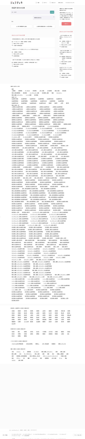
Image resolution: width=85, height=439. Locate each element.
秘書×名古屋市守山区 (51, 244)
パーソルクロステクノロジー (53, 434)
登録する (66, 23)
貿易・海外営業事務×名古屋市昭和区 (37, 193)
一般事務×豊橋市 (15, 115)
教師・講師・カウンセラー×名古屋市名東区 (21, 274)
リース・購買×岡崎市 (60, 287)
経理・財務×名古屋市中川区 (18, 173)
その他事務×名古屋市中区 (32, 160)
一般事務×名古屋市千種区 (17, 106)
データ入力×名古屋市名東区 (18, 134)
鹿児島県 (44, 319)
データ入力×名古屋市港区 (17, 132)
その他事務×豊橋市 (16, 167)
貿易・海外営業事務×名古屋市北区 (19, 190)
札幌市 (56, 319)
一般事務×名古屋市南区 (58, 111)
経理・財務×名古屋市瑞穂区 (47, 171)
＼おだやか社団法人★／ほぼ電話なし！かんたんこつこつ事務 (66, 41)
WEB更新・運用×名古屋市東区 (35, 227)
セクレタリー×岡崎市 (60, 257)
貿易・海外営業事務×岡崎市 (18, 201)
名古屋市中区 (59, 98)
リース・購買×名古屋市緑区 (64, 285)
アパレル (18, 351)
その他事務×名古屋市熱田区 (18, 162)
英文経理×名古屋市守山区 (43, 184)
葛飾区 (25, 336)
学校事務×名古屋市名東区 (17, 145)
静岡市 (44, 321)
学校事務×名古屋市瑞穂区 (31, 141)
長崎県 (19, 319)
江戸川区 (50, 331)
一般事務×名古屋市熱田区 (17, 111)
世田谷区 (50, 333)
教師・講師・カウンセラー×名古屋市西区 (62, 261)
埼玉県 (13, 313)
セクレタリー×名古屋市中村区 (18, 251)
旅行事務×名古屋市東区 (55, 289)
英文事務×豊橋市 (57, 210)
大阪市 (56, 321)
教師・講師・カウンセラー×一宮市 (37, 276)
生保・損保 (20, 360)
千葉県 (68, 310)
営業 (43, 353)
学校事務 (34, 90)
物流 (41, 358)
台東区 (31, 333)
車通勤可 (53, 343)
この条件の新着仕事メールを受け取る (44, 26)
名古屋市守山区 (15, 103)
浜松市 (50, 321)
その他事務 (49, 90)
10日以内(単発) (29, 343)
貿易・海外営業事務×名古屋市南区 (19, 197)
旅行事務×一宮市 (64, 298)
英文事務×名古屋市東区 (17, 203)
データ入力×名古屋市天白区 (33, 134)
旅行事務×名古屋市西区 (30, 291)
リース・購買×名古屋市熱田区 (34, 283)
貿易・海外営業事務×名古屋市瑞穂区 (56, 193)
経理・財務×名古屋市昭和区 (32, 171)
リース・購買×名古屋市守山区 (48, 285)
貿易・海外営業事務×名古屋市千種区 (30, 188)
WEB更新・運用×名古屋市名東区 (52, 236)
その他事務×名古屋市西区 (60, 158)
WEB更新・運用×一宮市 (61, 238)
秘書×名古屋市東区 (41, 240)
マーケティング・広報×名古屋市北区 (19, 214)
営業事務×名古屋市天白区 (44, 124)
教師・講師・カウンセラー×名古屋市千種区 (45, 259)
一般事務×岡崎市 (26, 115)
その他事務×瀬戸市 (50, 167)
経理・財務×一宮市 (27, 177)
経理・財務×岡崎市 (16, 177)
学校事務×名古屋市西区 (30, 139)
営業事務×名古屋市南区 (44, 122)
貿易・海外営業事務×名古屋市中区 (19, 193)
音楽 (13, 358)
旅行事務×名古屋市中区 (57, 291)
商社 (66, 358)
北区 (68, 333)
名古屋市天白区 (42, 103)
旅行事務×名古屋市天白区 (31, 298)
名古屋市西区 (41, 98)
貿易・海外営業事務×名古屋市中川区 (38, 195)
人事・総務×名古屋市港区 (62, 152)
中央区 (13, 331)
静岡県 (19, 315)
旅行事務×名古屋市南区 (30, 296)
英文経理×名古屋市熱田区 (45, 182)
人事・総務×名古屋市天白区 (18, 156)
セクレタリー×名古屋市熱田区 (34, 253)
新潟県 (56, 313)
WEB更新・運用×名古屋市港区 (35, 233)
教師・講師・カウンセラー (17, 95)
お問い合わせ (60, 2)
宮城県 (37, 310)
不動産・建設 (63, 356)
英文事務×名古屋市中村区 (56, 203)
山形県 (44, 310)
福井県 (68, 313)
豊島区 (44, 333)
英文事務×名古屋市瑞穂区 (44, 205)
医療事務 (29, 351)
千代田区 (44, 331)
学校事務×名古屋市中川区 (59, 141)
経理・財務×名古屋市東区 (17, 169)
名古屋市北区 (32, 98)
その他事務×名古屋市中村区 (18, 160)
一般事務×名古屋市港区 (45, 111)
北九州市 (13, 323)
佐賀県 (13, 319)
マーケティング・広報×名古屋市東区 (60, 212)
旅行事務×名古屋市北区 (17, 291)
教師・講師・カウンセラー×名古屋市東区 (20, 261)
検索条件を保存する (37, 17)
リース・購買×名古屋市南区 (33, 285)
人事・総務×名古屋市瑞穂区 (18, 152)
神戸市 (62, 321)
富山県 (62, 313)
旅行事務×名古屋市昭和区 (17, 294)
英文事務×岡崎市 (67, 210)
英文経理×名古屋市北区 (17, 180)
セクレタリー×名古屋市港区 (18, 255)
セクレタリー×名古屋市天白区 (34, 257)
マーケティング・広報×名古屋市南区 (19, 221)
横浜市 (68, 319)
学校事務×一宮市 (64, 145)
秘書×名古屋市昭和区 (40, 242)
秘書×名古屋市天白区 (28, 246)
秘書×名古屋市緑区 (63, 244)
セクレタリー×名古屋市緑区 (64, 255)
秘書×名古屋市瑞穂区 (52, 242)
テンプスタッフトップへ (70, 2)
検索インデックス (62, 343)
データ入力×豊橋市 (46, 134)
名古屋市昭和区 (15, 101)
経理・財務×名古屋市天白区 (47, 175)
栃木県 (25, 313)
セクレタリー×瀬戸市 (28, 259)
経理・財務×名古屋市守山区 (61, 173)
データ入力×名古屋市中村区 (46, 128)
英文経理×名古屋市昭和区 (17, 182)
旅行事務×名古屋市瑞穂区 (31, 294)
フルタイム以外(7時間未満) (17, 343)
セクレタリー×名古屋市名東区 (18, 257)
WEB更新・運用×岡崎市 (47, 238)
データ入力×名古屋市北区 (17, 128)
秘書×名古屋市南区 (39, 244)
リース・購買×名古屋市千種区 (18, 279)
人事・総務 (41, 90)
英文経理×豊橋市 (43, 186)
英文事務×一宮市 (15, 212)
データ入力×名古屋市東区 (53, 126)
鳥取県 (56, 317)
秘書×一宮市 (56, 246)
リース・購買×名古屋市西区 (64, 279)
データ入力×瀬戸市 (27, 137)
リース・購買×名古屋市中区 (34, 281)
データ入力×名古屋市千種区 (39, 126)
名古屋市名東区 (33, 103)
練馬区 (37, 333)
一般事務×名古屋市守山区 (17, 113)
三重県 (31, 315)
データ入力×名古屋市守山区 (46, 132)
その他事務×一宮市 (38, 167)
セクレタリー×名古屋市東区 (34, 248)
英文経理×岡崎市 (54, 186)
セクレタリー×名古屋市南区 (33, 255)
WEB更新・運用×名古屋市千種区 (19, 227)
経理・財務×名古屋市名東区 (32, 175)
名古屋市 (38, 321)
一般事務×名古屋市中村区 (17, 109)
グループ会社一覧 (78, 435)
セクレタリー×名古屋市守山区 (48, 255)
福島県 (50, 310)
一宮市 (61, 103)
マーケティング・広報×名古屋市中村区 (57, 214)
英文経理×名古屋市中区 (57, 180)
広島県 (44, 317)
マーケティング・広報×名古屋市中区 (19, 216)
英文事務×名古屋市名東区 (30, 210)
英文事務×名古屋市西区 (43, 203)
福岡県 (68, 317)
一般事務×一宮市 (36, 115)
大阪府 (37, 315)
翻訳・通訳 (62, 351)
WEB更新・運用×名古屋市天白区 (19, 238)
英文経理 (64, 90)
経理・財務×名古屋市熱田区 (62, 171)
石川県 (50, 313)
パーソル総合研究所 (25, 435)
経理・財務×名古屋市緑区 (17, 175)
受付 (53, 353)
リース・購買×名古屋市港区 (18, 285)
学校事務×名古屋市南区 (30, 143)
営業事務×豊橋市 (57, 124)
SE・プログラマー (28, 353)
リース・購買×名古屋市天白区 (34, 287)
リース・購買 (28, 95)
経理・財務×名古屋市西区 (45, 169)
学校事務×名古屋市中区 (57, 139)
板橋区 (19, 336)
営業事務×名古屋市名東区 (30, 124)
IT (23, 351)
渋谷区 (68, 331)
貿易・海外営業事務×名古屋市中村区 (55, 190)
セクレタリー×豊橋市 (48, 257)
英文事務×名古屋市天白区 (44, 210)
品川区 (37, 331)
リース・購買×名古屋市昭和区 (49, 281)
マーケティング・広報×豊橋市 (57, 223)
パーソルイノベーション (16, 435)
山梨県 (37, 313)
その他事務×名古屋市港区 (47, 162)
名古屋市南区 (61, 101)
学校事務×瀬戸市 (15, 147)
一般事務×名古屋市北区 (44, 106)
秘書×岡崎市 (47, 246)
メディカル (34, 358)
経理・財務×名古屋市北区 (31, 169)
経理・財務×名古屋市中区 (17, 171)
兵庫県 (44, 315)
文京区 (31, 331)
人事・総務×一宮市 (53, 156)
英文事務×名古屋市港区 (31, 208)
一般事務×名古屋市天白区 (58, 113)
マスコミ (13, 360)
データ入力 (27, 90)
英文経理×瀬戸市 (15, 188)
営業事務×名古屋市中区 (17, 119)
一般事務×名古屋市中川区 (31, 111)
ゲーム (60, 358)
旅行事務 (36, 95)
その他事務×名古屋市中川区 (33, 162)
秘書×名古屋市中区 (28, 242)
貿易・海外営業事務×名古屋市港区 (56, 195)
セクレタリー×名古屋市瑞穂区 (18, 253)
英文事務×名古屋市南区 (44, 208)
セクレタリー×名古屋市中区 (34, 251)
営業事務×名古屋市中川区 (17, 122)
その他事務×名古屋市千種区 (18, 158)
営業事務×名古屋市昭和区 (30, 119)
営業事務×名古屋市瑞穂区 (44, 119)
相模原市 (13, 321)
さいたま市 (26, 321)
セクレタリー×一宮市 (16, 259)
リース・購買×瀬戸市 (28, 289)
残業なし (37, 343)
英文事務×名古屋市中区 (17, 205)
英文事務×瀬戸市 (26, 212)
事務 (57, 351)
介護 (13, 351)
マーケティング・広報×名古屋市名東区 (20, 223)
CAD (20, 353)
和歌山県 (69, 315)
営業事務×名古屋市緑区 (17, 124)
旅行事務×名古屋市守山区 (43, 296)
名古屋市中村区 (50, 98)
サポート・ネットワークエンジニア (50, 356)
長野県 (44, 313)
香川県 (19, 317)
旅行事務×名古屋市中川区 (59, 294)
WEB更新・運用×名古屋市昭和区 (19, 231)
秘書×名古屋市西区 (64, 240)
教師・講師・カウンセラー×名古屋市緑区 (42, 272)
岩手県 (25, 310)
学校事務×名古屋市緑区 (57, 143)
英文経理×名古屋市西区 (30, 180)
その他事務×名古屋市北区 (46, 158)
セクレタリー (59, 93)
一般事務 (13, 90)
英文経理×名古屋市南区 (30, 184)
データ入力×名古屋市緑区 (60, 132)
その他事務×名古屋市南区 (61, 162)
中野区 (19, 333)
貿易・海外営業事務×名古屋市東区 (48, 188)
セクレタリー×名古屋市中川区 (50, 253)
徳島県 (31, 317)
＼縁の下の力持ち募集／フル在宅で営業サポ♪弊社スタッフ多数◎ (26, 63)
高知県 (25, 317)
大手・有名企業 (45, 343)
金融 (67, 353)
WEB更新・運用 (45, 93)
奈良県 (62, 315)
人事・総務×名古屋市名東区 (61, 154)
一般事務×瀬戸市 (46, 115)
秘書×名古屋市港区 (28, 244)
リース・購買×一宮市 (16, 289)
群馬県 (31, 313)
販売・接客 (14, 353)
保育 (13, 356)
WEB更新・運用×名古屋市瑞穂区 (36, 231)
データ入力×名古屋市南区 (31, 132)
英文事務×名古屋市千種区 (62, 201)
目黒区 (25, 331)
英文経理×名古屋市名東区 (17, 186)
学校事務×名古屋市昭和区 (17, 141)
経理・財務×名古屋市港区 (32, 173)
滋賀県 (56, 315)
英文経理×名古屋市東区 (65, 177)
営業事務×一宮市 (15, 126)
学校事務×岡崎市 (54, 145)
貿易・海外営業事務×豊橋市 (55, 199)
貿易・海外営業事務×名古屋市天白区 (38, 199)
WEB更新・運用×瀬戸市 (17, 240)
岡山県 (37, 317)
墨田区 (62, 331)
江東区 (62, 333)
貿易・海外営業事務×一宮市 (33, 201)
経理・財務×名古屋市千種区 (63, 167)
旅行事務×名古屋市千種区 (41, 289)
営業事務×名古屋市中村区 (56, 117)
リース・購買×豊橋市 (48, 287)
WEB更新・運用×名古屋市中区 (51, 229)
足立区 (13, 333)
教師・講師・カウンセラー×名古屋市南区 (41, 270)
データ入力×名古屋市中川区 (63, 130)
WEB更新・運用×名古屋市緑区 (35, 236)
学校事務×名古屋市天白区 (31, 145)
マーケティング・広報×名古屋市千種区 (41, 212)
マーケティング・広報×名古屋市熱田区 (20, 218)
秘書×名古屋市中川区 (16, 244)
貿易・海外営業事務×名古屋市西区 (37, 190)
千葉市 (19, 321)
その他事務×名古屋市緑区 (32, 165)
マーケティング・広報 (34, 93)
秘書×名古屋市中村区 (16, 242)
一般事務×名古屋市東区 (31, 106)
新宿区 (56, 333)
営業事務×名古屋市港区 (31, 122)
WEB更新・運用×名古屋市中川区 (19, 233)
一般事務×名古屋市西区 (57, 106)
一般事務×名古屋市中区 (31, 109)
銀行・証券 (37, 353)
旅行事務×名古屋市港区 (17, 296)
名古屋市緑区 (24, 103)
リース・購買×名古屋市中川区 (50, 283)
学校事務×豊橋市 (43, 145)
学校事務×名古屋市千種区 (40, 137)
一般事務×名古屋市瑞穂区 (58, 109)
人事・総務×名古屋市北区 (56, 147)
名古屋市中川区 (43, 101)
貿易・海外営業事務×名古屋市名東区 (19, 199)
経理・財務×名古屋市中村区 (60, 169)
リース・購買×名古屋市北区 (49, 279)
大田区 (56, 331)
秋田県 (31, 310)
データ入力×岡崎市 (57, 134)
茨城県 (19, 313)
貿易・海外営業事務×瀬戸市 (48, 201)
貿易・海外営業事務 (16, 93)
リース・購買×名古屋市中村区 (18, 281)
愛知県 (13, 315)
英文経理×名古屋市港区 (17, 184)
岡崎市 (56, 103)
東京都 (56, 310)
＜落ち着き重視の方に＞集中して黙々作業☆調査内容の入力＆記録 (26, 42)
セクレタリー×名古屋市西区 (64, 248)
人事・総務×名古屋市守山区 (32, 154)
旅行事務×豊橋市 (43, 298)
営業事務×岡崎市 (67, 124)
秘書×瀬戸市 (65, 246)
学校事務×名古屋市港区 (17, 143)
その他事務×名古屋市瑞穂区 (62, 160)
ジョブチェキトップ (15, 430)
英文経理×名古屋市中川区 (59, 182)
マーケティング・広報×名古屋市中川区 (39, 218)
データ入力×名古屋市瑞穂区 (33, 130)
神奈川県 (63, 310)
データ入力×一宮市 (16, 137)
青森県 (19, 310)
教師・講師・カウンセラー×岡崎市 (19, 276)
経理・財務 (57, 90)
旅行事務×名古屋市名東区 (17, 298)
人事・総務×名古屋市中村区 (32, 150)
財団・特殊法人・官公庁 (35, 356)
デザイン (18, 358)
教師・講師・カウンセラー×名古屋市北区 (41, 261)
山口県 (62, 317)
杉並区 (25, 333)
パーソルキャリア (63, 434)
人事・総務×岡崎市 (42, 156)
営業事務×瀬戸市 (26, 126)
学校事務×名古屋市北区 (17, 139)
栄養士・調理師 (60, 353)
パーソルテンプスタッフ (27, 434)
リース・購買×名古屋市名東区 (18, 287)
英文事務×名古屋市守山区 (57, 208)
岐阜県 (25, 315)
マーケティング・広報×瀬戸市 (50, 225)
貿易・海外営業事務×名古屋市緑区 (55, 197)
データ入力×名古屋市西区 (31, 128)
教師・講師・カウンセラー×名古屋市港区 (20, 270)
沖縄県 (50, 319)
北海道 (13, 310)
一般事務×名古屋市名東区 (44, 113)
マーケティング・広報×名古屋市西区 (38, 214)
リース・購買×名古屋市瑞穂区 (18, 283)
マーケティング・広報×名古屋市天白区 (39, 223)
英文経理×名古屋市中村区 (43, 180)
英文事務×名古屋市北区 (30, 203)
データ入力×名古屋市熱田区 (48, 130)
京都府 (50, 315)
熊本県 (25, 319)
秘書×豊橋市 (39, 246)
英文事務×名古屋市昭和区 (30, 205)
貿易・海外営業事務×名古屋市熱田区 (19, 195)
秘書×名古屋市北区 (53, 240)
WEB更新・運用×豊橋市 (34, 238)
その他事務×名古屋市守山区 (18, 165)
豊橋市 (50, 103)
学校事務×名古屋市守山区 (43, 143)
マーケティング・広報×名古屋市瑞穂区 (58, 216)
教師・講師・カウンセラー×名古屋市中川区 (42, 268)
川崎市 (62, 319)
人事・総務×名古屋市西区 (17, 150)
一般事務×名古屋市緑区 (31, 113)
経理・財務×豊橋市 (60, 175)
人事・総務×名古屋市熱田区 (33, 152)
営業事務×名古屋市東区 (17, 117)
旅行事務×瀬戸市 (15, 300)
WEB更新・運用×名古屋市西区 (18, 229)
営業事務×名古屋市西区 (43, 117)
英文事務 (25, 93)
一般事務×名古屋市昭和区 (44, 109)
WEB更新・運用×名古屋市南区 (51, 233)
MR (24, 358)
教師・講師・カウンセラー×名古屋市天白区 (42, 274)
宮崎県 (37, 319)
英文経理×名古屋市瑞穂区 (31, 182)
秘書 (53, 93)
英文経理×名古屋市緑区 (57, 184)
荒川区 (13, 336)
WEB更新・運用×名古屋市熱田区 (53, 231)
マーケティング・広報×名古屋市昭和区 (38, 216)
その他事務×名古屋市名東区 (47, 165)
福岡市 (68, 321)
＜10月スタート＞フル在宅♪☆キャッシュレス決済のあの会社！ (25, 53)
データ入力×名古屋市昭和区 (18, 130)
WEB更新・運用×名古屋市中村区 (35, 229)
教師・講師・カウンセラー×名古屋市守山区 (21, 272)
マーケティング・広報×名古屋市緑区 (58, 221)
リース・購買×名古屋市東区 (34, 279)
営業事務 (20, 90)
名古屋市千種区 (15, 98)
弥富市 (25, 430)
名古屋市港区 (52, 101)
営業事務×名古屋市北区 (30, 117)
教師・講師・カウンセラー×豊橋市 (62, 274)
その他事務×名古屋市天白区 (62, 165)
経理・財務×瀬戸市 (38, 177)
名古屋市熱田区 (34, 101)
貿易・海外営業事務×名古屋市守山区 (37, 197)
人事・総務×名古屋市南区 (17, 154)
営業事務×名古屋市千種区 (59, 115)
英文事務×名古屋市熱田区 (58, 205)
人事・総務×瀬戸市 (65, 156)
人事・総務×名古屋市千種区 (28, 147)
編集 (28, 358)
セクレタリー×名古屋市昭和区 (49, 251)
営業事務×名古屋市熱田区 (58, 119)
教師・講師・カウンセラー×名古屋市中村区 (21, 264)
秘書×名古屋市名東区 (16, 246)
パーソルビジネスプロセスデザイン (39, 434)
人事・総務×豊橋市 (31, 156)
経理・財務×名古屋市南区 (46, 173)
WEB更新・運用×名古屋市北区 (51, 227)
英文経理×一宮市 (64, 186)
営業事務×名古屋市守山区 (57, 122)
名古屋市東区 (24, 98)
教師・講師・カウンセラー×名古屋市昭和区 (21, 266)
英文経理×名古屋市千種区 (51, 177)
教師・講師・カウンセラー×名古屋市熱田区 (21, 268)
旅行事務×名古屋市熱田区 (45, 294)
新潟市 (31, 321)
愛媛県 (13, 317)
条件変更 (52, 12)
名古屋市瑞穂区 (24, 101)
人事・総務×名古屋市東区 (42, 147)
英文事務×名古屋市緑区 (17, 210)
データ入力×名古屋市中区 (60, 128)
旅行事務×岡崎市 (54, 298)
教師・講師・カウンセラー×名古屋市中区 (42, 264)
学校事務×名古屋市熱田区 (45, 141)
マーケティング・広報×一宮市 (34, 225)
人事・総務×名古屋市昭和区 (61, 150)
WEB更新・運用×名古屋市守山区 (19, 236)
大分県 (31, 319)
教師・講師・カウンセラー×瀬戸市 (54, 276)
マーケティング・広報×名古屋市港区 (59, 218)
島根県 (50, 317)
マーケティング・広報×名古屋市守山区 (38, 221)
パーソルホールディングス (16, 434)
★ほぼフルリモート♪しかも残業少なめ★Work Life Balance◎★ (66, 72)
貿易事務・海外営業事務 (22, 356)
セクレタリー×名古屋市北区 (49, 248)
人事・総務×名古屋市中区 (46, 150)
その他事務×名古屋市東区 (32, 158)
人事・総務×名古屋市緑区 (46, 154)
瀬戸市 (67, 103)
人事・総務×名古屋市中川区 (48, 152)
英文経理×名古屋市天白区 (31, 186)
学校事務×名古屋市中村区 (43, 139)
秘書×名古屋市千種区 (29, 240)
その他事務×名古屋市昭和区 (47, 160)
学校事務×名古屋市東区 (54, 137)
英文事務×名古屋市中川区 (17, 208)
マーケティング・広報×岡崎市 (18, 225)
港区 (19, 331)
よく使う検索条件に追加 (21, 26)
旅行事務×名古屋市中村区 (43, 291)
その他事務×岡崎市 (27, 167)
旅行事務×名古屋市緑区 (57, 296)
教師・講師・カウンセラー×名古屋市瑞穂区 (42, 266)
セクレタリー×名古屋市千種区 (18, 248)
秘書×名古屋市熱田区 (64, 242)
